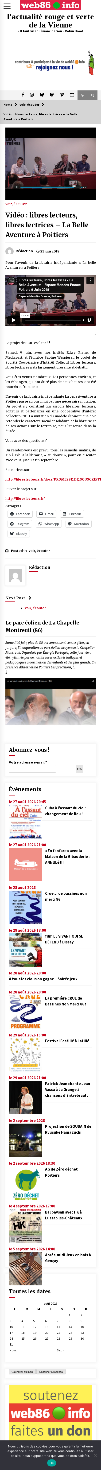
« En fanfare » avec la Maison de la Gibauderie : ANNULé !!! (67, 856)
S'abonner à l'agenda (51, 1371)
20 (46, 1332)
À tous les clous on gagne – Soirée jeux (43, 978)
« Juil (13, 1350)
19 (34, 1332)
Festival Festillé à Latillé (67, 1040)
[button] (82, 95)
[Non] (95, 1455)
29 (70, 1338)
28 (58, 1338)
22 (70, 1332)
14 (58, 1327)
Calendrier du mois (22, 1371)
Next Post (15, 598)
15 (70, 1327)
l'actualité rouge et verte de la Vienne (50, 20)
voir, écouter (16, 204)
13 (46, 1327)
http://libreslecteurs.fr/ (25, 498)
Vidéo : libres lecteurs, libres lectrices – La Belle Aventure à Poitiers (47, 225)
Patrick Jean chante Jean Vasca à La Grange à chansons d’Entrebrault (67, 1089)
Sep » (61, 1350)
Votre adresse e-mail (28, 762)
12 (34, 1327)
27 (46, 1338)
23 (82, 1332)
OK (52, 1463)
